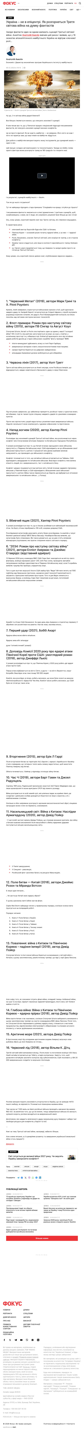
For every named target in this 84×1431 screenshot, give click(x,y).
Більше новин (42, 1238)
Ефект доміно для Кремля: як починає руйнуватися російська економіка (21, 1231)
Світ (71, 10)
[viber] (27, 1340)
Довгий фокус (9, 1317)
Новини (6, 1310)
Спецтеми (58, 3)
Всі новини (10, 10)
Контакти (71, 1424)
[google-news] (32, 1340)
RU (75, 3)
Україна (63, 10)
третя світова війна (30, 1170)
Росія (27, 1166)
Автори (26, 1317)
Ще (77, 10)
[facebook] (4, 1340)
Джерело (10, 1144)
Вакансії (27, 1321)
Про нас (6, 1321)
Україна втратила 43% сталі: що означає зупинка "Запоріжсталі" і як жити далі (60, 1197)
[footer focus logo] (12, 1304)
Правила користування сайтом (10, 1326)
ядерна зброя (58, 1166)
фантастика (13, 1170)
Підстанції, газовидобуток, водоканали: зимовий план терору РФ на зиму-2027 (22, 1221)
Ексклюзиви (23, 10)
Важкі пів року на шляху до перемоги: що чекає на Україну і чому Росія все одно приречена (60, 1210)
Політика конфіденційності (54, 1424)
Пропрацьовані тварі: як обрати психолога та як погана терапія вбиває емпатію (22, 1210)
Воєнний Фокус (39, 10)
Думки (50, 3)
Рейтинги (69, 3)
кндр (37, 1166)
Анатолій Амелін (30, 35)
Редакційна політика (8, 1333)
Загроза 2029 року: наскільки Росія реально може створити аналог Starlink (60, 1221)
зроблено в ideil (9, 1427)
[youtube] (21, 1340)
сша (45, 1166)
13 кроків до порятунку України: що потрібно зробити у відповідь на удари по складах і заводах (23, 1198)
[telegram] (15, 1340)
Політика (53, 10)
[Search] (80, 3)
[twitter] (10, 1340)
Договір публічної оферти (31, 1325)
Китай (17, 1166)
